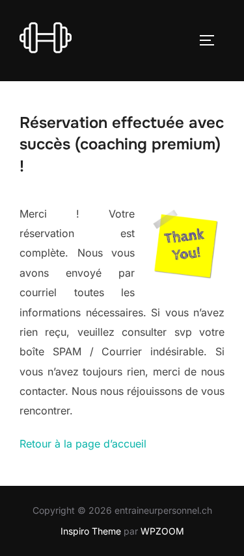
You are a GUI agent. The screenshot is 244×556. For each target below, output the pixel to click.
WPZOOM (162, 531)
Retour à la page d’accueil (83, 443)
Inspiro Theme (91, 531)
